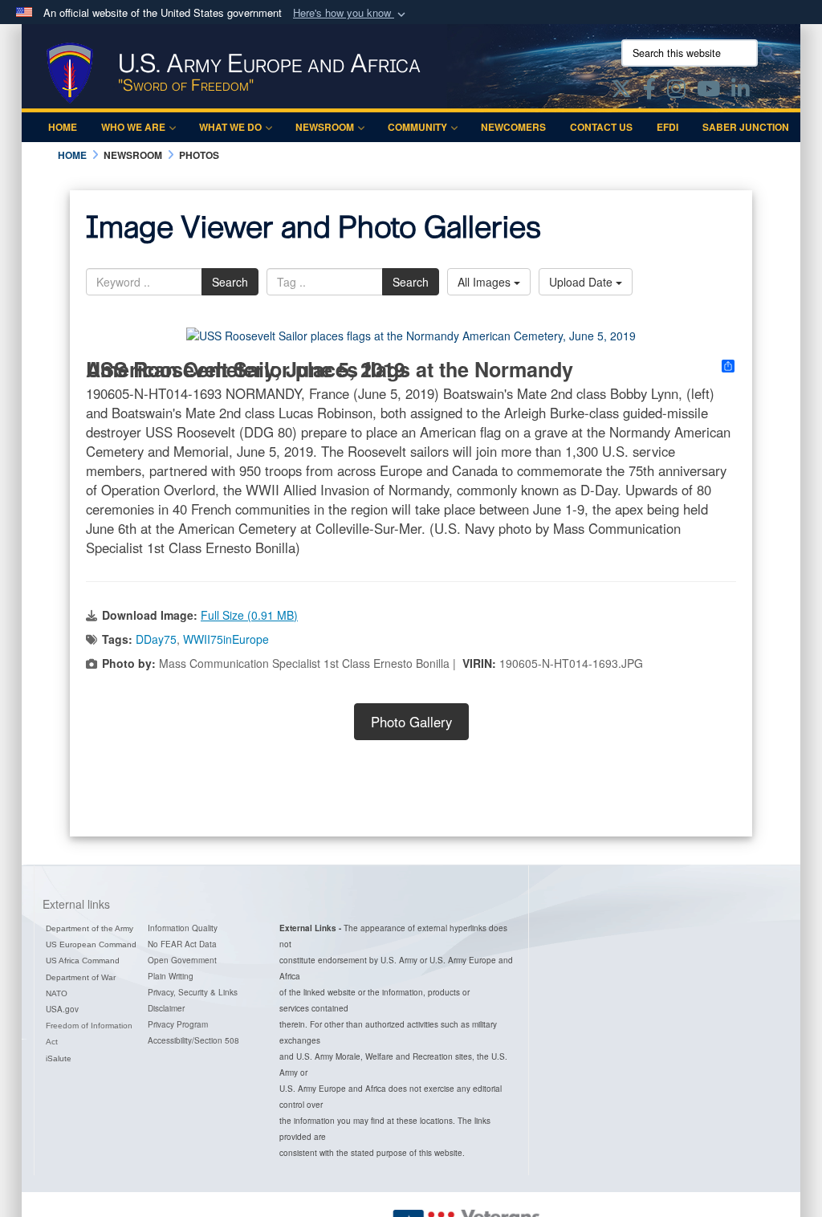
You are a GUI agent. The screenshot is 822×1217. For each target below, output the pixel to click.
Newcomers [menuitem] (513, 127)
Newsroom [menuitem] (324, 127)
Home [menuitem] (62, 127)
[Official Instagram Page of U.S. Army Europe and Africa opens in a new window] (676, 91)
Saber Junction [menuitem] (745, 127)
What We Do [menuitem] (230, 127)
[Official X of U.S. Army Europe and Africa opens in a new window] (621, 91)
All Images (486, 282)
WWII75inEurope (226, 639)
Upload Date (582, 282)
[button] (351, 13)
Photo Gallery (411, 721)
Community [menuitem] (417, 127)
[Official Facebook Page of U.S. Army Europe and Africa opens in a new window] (649, 91)
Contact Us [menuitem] (601, 127)
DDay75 (156, 639)
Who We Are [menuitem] (133, 127)
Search (230, 282)
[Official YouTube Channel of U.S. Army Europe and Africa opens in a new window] (708, 91)
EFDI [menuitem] (667, 127)
